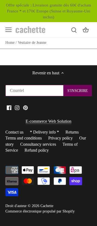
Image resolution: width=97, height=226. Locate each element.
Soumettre (71, 133)
